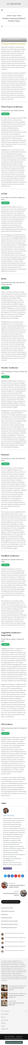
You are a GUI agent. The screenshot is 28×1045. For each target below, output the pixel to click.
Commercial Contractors (13, 986)
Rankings (3, 1023)
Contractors (21, 986)
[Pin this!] (15, 875)
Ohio (25, 986)
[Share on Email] (22, 875)
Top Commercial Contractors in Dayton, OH (15, 941)
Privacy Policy (19, 1036)
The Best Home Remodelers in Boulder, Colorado (17, 886)
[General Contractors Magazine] (14, 5)
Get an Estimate (4, 1020)
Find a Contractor (5, 1011)
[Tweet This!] (5, 875)
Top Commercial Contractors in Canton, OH (15, 950)
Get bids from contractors (14, 1042)
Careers (3, 1026)
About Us (3, 1017)
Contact (5, 114)
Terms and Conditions (9, 1036)
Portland (19, 15)
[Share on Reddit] (19, 875)
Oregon (14, 15)
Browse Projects (4, 1014)
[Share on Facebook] (8, 875)
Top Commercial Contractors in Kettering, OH (15, 946)
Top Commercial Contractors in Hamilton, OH (15, 937)
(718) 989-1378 (4, 1029)
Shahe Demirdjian (8, 815)
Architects (9, 15)
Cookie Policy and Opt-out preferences (13, 1038)
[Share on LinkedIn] (12, 875)
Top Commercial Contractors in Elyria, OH (14, 933)
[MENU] (2, 10)
